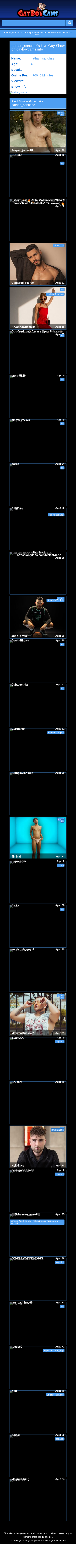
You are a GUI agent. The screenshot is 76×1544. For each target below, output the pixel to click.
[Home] (38, 16)
